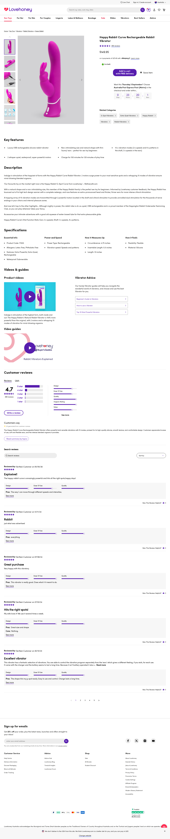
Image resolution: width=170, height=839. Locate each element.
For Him (31, 18)
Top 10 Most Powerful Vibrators (88, 312)
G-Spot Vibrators (107, 115)
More (127, 754)
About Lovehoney (131, 758)
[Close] (165, 831)
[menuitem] (9, 18)
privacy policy (62, 746)
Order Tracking (9, 772)
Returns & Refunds (10, 769)
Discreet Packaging (10, 765)
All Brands (88, 762)
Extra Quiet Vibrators (128, 115)
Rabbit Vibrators (28, 31)
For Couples (45, 18)
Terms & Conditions (131, 769)
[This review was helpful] (163, 503)
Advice (153, 18)
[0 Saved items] (159, 10)
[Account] (154, 10)
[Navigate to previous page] (71, 700)
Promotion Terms (130, 776)
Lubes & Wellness (75, 18)
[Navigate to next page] (99, 700)
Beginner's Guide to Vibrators (87, 299)
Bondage (92, 18)
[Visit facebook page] (128, 740)
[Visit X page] (136, 740)
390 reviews (115, 46)
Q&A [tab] (17, 380)
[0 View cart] (164, 10)
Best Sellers (139, 18)
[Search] (142, 10)
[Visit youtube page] (153, 740)
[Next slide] (81, 80)
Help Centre (8, 758)
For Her (20, 18)
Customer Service (12, 754)
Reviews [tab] (8, 380)
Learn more (135, 58)
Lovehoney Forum (50, 769)
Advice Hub (48, 758)
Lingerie (59, 18)
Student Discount (90, 765)
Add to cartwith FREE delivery (125, 72)
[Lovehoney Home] (18, 9)
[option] (51, 80)
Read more (101, 665)
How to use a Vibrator (85, 305)
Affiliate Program (130, 783)
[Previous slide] (20, 80)
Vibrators (125, 18)
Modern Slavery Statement (134, 790)
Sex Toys (8, 18)
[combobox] (106, 9)
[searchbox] (32, 455)
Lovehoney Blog (50, 762)
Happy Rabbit (148, 115)
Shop (87, 754)
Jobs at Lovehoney (131, 765)
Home (6, 31)
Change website (85, 835)
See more (65, 415)
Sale (103, 18)
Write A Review (13, 412)
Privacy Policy (129, 772)
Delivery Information (10, 762)
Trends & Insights (50, 765)
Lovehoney (85, 24)
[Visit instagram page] (144, 740)
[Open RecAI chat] (164, 827)
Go (66, 741)
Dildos (113, 18)
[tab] (24, 775)
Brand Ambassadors (131, 787)
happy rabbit (39, 31)
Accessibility (129, 794)
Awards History (130, 762)
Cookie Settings (130, 780)
